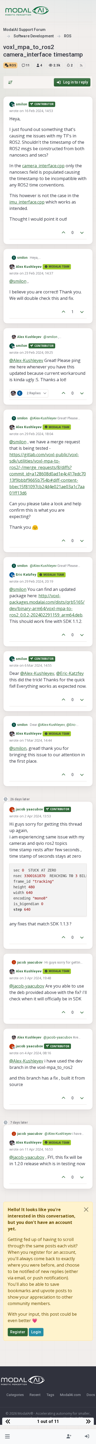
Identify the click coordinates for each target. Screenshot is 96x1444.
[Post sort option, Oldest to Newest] (10, 82)
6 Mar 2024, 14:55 (38, 665)
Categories (15, 1395)
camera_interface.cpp (43, 166)
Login (36, 1332)
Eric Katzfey (26, 574)
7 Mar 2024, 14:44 (38, 740)
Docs (91, 1395)
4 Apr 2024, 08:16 (38, 1053)
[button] (7, 1436)
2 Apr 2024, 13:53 (38, 816)
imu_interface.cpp (27, 202)
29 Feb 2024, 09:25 (39, 352)
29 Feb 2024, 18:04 (39, 433)
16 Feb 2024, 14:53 (39, 110)
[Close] (86, 1209)
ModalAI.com (70, 1395)
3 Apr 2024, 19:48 (38, 978)
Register (17, 1332)
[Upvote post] (63, 233)
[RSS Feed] (81, 65)
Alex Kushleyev (29, 267)
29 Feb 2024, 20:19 (39, 581)
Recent (35, 1395)
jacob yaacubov (29, 809)
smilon (21, 104)
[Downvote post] (82, 233)
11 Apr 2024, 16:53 (39, 1149)
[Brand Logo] (27, 10)
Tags (50, 1395)
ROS (12, 65)
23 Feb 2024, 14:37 (39, 273)
